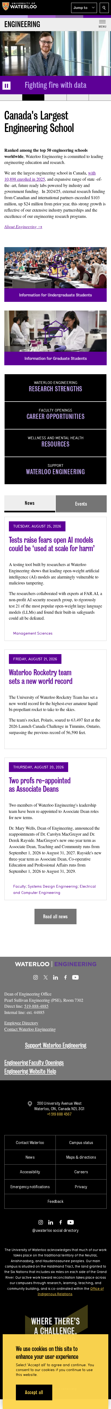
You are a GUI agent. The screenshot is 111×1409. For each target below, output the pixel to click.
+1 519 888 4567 (59, 1114)
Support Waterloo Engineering (55, 1045)
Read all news (55, 916)
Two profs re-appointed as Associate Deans (40, 785)
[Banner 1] (11, 97)
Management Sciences (33, 633)
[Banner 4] (78, 97)
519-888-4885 (36, 1006)
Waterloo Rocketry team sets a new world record (40, 677)
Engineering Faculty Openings (34, 1062)
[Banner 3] (55, 97)
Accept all (34, 1392)
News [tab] (30, 503)
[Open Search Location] (104, 8)
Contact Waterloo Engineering (30, 1029)
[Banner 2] (33, 97)
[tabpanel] (55, 718)
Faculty (19, 886)
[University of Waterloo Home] (19, 7)
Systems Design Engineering (53, 886)
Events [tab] (81, 504)
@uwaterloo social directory (55, 1230)
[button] (84, 8)
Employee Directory (21, 1023)
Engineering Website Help (30, 1071)
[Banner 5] (100, 97)
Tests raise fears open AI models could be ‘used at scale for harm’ (52, 544)
